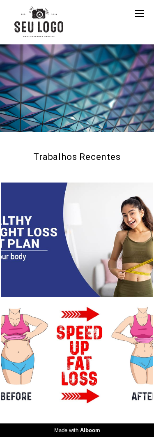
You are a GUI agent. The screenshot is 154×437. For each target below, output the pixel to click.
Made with (77, 430)
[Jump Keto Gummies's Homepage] (38, 22)
